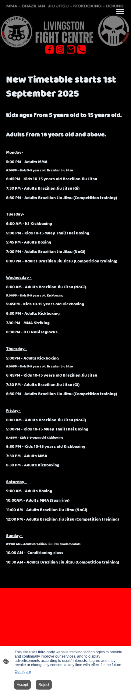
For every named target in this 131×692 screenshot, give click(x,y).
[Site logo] (65, 31)
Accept (22, 685)
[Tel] (81, 49)
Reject (43, 685)
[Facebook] (49, 49)
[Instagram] (60, 49)
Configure (23, 671)
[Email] (71, 49)
